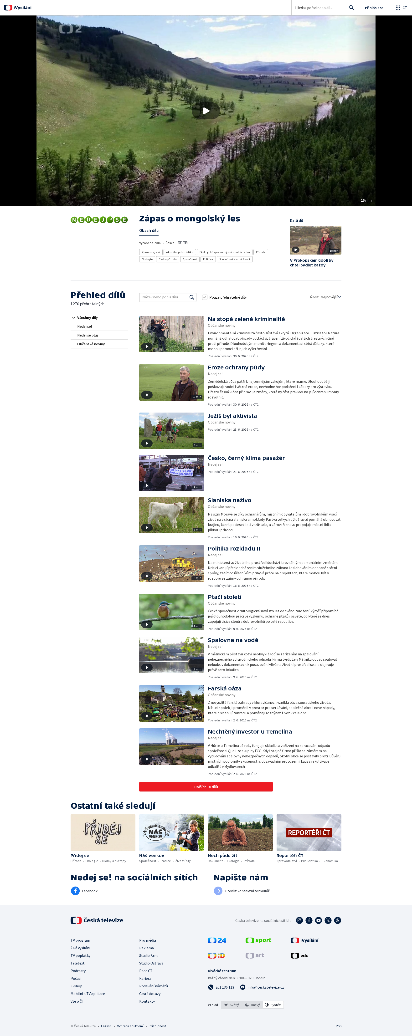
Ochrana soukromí (130, 1026)
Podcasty (78, 970)
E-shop (76, 986)
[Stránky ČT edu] (299, 957)
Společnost (190, 259)
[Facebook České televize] (309, 920)
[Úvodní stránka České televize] (97, 920)
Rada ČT (146, 970)
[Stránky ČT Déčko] (216, 957)
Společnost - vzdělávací (234, 259)
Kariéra (145, 978)
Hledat (351, 7)
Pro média (147, 940)
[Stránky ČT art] (255, 957)
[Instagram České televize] (299, 920)
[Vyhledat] (192, 297)
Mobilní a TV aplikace (88, 993)
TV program (80, 940)
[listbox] (252, 1005)
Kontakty (147, 1001)
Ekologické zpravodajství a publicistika (225, 252)
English (106, 1026)
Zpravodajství (151, 252)
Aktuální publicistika (179, 252)
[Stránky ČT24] (217, 941)
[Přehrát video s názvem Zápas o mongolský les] (206, 110)
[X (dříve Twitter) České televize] (328, 920)
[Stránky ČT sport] (258, 941)
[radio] (99, 317)
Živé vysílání (80, 947)
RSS (339, 1026)
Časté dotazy (149, 993)
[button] (206, 110)
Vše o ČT (77, 1001)
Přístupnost (157, 1026)
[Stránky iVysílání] (305, 941)
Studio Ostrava (151, 963)
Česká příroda (168, 259)
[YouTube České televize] (318, 920)
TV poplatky (80, 955)
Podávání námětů (153, 986)
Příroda (261, 252)
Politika (208, 259)
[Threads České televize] (337, 920)
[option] (231, 1004)
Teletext (78, 963)
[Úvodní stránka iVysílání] (22, 7)
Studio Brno (149, 955)
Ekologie (147, 259)
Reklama (146, 947)
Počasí (76, 978)
